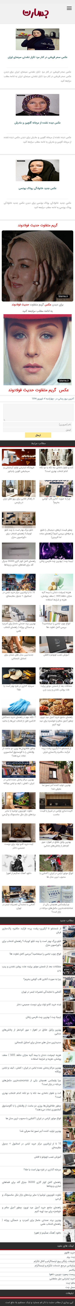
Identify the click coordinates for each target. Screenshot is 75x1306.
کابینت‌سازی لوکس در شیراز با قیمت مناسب (56, 812)
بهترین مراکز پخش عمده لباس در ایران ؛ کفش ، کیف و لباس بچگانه (18, 781)
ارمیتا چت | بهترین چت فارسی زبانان (56, 561)
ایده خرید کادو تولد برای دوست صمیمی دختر (18, 846)
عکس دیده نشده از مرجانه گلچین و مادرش (37, 123)
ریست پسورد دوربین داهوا (62, 1274)
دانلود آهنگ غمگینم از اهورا (18, 873)
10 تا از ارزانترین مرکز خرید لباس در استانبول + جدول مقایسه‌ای (19, 594)
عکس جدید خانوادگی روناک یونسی (37, 188)
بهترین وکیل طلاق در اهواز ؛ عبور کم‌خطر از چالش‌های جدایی (56, 844)
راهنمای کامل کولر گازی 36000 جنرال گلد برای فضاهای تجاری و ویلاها (19, 563)
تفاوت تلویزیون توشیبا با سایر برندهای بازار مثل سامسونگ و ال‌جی (19, 812)
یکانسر (72, 1270)
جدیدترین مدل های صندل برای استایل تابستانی (18, 656)
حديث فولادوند (20, 304)
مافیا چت (70, 1283)
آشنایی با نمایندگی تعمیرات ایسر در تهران (19, 906)
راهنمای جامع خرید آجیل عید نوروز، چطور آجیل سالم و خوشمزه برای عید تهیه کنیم (56, 720)
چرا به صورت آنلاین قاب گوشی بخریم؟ (56, 500)
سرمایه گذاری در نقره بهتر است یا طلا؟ (18, 687)
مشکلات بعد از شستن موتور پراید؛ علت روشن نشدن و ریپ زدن (56, 687)
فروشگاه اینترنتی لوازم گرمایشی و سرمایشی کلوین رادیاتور (18, 469)
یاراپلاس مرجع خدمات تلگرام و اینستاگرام (55, 1266)
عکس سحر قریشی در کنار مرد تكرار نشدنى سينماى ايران (37, 57)
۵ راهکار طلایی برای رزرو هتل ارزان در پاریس (19, 500)
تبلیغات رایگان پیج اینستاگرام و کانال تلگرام (54, 1261)
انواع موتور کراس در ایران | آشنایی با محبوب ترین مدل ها (56, 875)
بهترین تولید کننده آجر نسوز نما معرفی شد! (56, 787)
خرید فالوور (69, 1253)
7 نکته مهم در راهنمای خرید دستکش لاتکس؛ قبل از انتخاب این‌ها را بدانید (19, 719)
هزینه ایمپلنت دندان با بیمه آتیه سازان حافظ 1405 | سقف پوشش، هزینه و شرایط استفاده (56, 596)
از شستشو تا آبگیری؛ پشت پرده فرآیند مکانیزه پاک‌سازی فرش (56, 750)
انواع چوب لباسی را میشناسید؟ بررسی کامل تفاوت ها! (56, 625)
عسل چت (70, 1287)
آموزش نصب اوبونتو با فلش (56, 655)
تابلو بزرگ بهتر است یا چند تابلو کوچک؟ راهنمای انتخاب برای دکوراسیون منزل (19, 533)
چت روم (71, 1257)
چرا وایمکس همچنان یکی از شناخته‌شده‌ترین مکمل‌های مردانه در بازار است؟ (56, 908)
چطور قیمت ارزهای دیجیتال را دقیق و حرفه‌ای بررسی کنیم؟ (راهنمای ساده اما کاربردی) (56, 533)
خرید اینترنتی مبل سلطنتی (62, 1279)
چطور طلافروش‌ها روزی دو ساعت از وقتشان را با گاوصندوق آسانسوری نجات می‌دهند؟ (19, 752)
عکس (48, 304)
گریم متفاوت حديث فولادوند (37, 225)
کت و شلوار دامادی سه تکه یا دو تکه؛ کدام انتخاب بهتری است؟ (56, 469)
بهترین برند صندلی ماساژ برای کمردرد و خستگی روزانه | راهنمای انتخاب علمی (18, 627)
